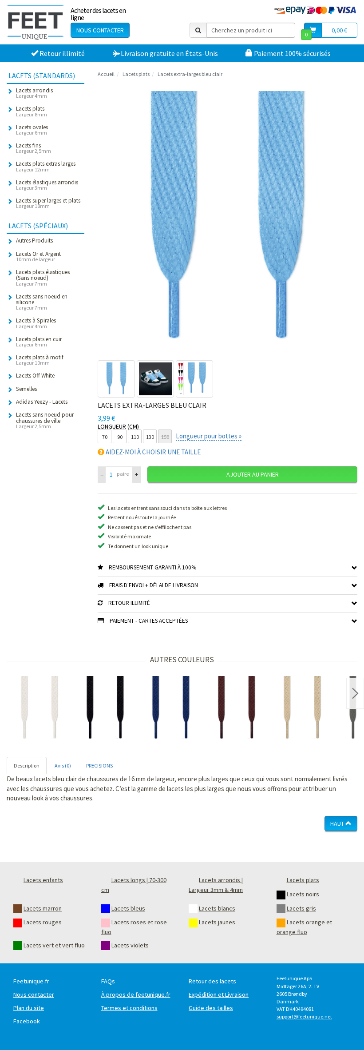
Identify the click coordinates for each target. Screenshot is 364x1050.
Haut (337, 823)
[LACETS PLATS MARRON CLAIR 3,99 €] (302, 709)
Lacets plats (136, 74)
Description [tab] (27, 765)
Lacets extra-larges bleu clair (190, 74)
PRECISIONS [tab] (99, 765)
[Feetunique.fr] (35, 22)
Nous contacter (100, 30)
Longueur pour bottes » (208, 436)
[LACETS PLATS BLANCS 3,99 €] (39, 709)
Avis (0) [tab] (63, 765)
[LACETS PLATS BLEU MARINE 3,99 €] (171, 709)
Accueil (106, 74)
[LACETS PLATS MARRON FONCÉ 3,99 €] (236, 709)
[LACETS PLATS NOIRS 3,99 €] (105, 709)
